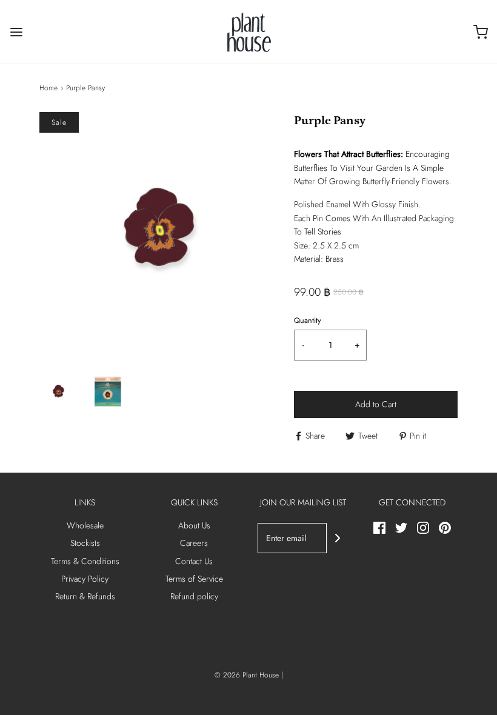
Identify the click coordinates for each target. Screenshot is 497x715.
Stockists (85, 543)
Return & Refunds (85, 596)
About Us (194, 525)
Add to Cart (375, 404)
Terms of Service (194, 579)
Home (48, 87)
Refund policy (194, 596)
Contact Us (194, 561)
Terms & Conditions (85, 561)
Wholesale (85, 525)
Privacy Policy (84, 579)
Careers (194, 543)
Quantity (307, 320)
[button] (58, 391)
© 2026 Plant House (247, 675)
